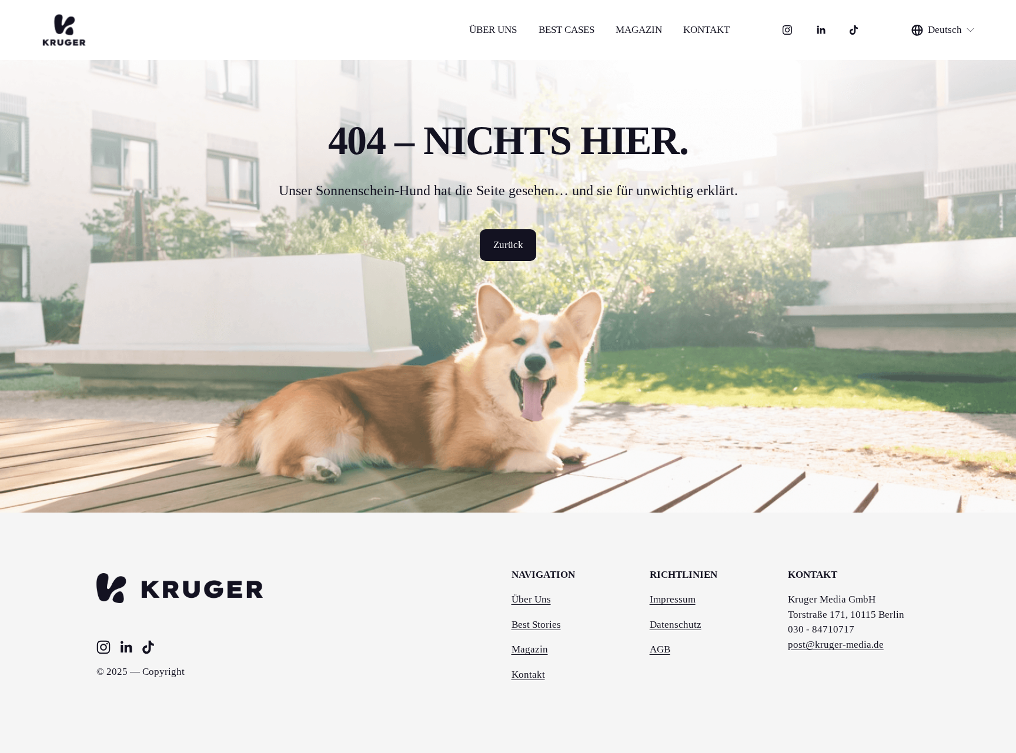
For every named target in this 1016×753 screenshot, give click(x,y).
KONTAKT (706, 29)
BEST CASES (566, 29)
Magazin (530, 649)
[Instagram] (787, 30)
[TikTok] (854, 30)
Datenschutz (675, 624)
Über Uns (531, 599)
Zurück (508, 244)
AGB (660, 649)
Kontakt (528, 674)
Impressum (673, 599)
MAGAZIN (639, 29)
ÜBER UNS (493, 29)
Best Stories (536, 624)
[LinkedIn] (821, 30)
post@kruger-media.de (836, 644)
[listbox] (943, 30)
